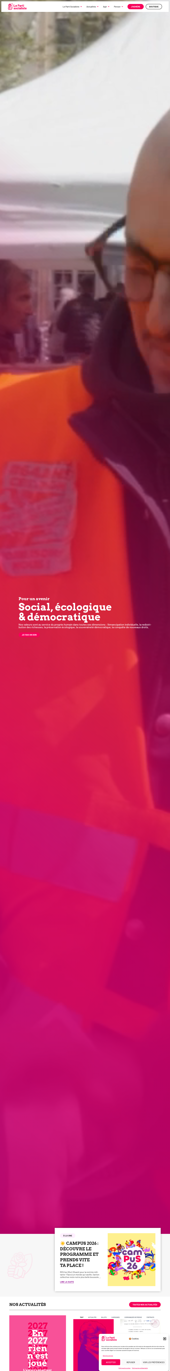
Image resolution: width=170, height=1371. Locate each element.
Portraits (150, 1317)
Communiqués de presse (133, 1317)
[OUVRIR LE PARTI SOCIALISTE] (81, 6)
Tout (81, 1317)
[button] (164, 1338)
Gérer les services (108, 1355)
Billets (104, 1317)
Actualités (92, 1317)
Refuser (131, 1362)
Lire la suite (67, 1282)
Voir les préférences (154, 1362)
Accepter (111, 1362)
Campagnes (115, 1317)
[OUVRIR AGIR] (109, 6)
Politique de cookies (125, 1368)
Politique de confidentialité (140, 1368)
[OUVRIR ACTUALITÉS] (98, 6)
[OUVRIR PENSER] (122, 6)
